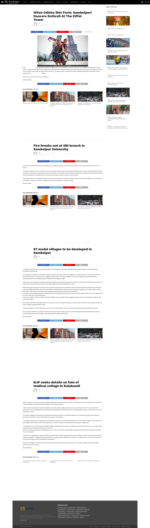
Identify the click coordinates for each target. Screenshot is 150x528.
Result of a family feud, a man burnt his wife (35, 103)
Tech (89, 2)
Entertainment (74, 2)
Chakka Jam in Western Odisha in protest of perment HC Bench (89, 103)
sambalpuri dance (47, 79)
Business (65, 2)
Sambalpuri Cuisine (35, 2)
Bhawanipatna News (38, 447)
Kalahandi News (49, 447)
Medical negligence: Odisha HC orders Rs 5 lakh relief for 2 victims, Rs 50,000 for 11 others (62, 104)
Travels (25, 2)
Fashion (83, 2)
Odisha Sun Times (36, 73)
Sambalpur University (48, 183)
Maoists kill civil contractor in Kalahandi (89, 461)
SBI (56, 183)
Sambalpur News (37, 79)
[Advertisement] (63, 120)
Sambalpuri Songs (48, 2)
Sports (58, 2)
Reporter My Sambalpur (46, 23)
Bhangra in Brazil (31, 67)
